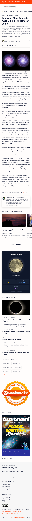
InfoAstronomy (6, 497)
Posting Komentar (16, 244)
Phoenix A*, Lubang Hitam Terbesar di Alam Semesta (16, 346)
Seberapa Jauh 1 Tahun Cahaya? (12, 339)
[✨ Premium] (4, 11)
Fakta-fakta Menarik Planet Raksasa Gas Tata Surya (16, 332)
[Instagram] (4, 477)
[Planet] (11, 329)
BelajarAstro (5, 501)
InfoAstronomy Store (7, 499)
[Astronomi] (12, 337)
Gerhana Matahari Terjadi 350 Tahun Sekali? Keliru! (16, 353)
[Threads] (20, 477)
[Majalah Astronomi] (13, 11)
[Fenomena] (12, 317)
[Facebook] (26, 477)
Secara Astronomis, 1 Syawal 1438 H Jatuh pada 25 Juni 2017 (14, 230)
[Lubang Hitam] (13, 343)
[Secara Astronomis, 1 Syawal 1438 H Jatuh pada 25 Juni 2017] (14, 220)
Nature (24, 192)
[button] (27, 7)
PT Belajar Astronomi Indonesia (18, 517)
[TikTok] (15, 477)
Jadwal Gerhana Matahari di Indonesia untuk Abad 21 (16, 320)
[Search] (30, 7)
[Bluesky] (11, 477)
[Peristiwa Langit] (23, 11)
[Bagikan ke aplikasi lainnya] (15, 45)
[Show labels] (9, 375)
